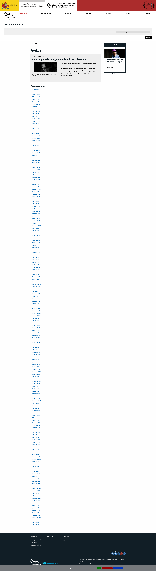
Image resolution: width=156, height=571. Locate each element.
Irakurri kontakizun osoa (67, 78)
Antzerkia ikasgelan (67, 540)
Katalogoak (33, 536)
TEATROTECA (50, 539)
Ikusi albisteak (107, 69)
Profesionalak (33, 542)
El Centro (88, 13)
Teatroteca (50, 536)
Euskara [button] (147, 13)
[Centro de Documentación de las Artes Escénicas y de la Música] (9, 15)
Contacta (108, 13)
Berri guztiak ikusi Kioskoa (110, 73)
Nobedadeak (33, 540)
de (36, 89)
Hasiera (32, 44)
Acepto (99, 568)
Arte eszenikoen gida (35, 544)
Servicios (68, 13)
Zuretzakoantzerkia (67, 539)
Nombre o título (9, 29)
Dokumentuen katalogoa (36, 539)
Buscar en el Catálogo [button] (13, 24)
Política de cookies (118, 568)
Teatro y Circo (22, 13)
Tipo (117, 29)
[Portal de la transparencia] (50, 563)
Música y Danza (46, 13)
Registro (127, 13)
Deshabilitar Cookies (107, 568)
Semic (91, 564)
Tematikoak (66, 536)
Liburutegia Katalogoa (35, 545)
